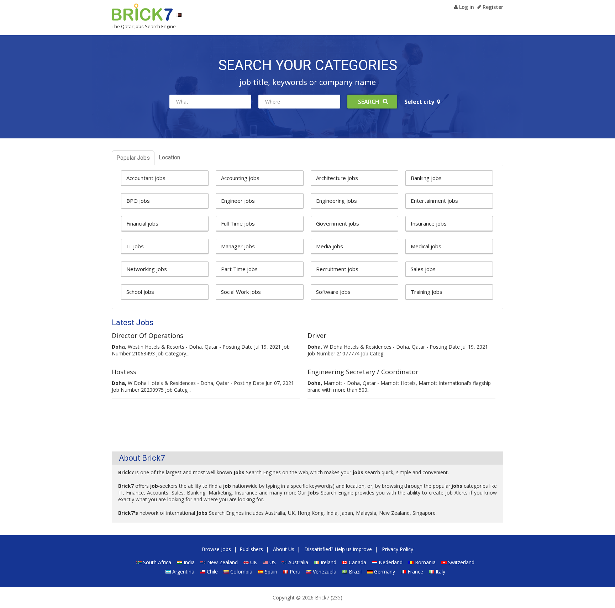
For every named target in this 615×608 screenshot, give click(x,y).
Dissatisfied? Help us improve (338, 549)
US (272, 562)
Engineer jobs (238, 200)
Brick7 (142, 12)
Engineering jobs (336, 200)
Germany (384, 571)
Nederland (391, 562)
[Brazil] (344, 571)
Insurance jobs (429, 223)
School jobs (140, 291)
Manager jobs (238, 246)
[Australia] (284, 562)
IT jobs (135, 246)
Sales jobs (423, 269)
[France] (403, 571)
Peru (295, 571)
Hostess (124, 372)
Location (169, 157)
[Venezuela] (308, 571)
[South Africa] (139, 562)
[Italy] (431, 571)
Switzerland (461, 562)
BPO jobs (138, 200)
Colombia (241, 571)
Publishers (251, 549)
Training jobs (426, 291)
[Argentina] (168, 571)
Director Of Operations (147, 335)
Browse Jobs (216, 549)
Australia (298, 562)
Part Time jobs (239, 269)
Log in (466, 7)
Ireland (328, 562)
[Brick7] (179, 14)
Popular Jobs (133, 157)
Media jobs (329, 246)
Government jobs (337, 223)
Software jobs (333, 291)
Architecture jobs (337, 177)
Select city (420, 102)
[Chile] (202, 571)
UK (253, 562)
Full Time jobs (238, 223)
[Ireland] (316, 562)
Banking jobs (426, 177)
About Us (283, 549)
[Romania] (411, 562)
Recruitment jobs (337, 269)
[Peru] (285, 571)
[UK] (246, 562)
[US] (265, 562)
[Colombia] (226, 571)
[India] (179, 562)
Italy (440, 571)
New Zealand (222, 562)
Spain (271, 571)
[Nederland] (374, 562)
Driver (317, 335)
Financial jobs (142, 223)
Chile (212, 571)
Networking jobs (146, 269)
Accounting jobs (240, 177)
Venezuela (324, 571)
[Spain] (260, 571)
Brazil (355, 571)
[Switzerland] (444, 562)
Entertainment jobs (434, 200)
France (415, 571)
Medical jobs (426, 246)
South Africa (157, 562)
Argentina (183, 571)
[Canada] (344, 562)
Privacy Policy (397, 549)
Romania (425, 562)
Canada (357, 562)
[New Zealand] (203, 562)
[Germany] (370, 571)
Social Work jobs (241, 291)
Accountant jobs (145, 177)
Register (492, 7)
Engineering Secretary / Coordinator (363, 372)
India (189, 562)
